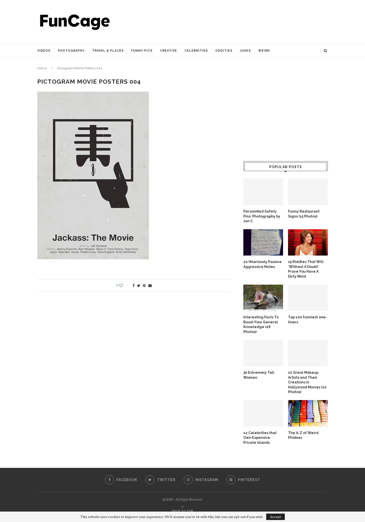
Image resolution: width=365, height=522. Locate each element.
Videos (43, 50)
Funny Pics (141, 50)
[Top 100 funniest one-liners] (308, 298)
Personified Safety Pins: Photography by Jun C (261, 216)
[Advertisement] (237, 21)
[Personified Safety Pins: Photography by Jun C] (263, 192)
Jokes (245, 50)
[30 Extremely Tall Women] (263, 353)
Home (42, 68)
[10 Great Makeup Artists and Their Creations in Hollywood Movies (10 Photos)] (308, 353)
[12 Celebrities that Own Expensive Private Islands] (263, 413)
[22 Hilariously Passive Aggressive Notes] (263, 242)
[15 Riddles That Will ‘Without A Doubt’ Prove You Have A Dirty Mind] (308, 242)
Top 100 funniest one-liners (307, 319)
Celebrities (196, 50)
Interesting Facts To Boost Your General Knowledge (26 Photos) (261, 324)
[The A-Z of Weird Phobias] (308, 413)
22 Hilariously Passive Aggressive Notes (262, 264)
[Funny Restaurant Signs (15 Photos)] (308, 192)
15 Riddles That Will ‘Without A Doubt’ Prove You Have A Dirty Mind (306, 269)
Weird (264, 50)
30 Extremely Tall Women (258, 375)
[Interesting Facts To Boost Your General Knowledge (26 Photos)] (263, 298)
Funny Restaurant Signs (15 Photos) (304, 213)
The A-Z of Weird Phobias (303, 435)
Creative (168, 50)
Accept (275, 516)
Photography (71, 50)
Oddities (223, 50)
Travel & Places (108, 50)
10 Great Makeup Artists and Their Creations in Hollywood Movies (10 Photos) (307, 382)
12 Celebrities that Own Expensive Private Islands (260, 438)
